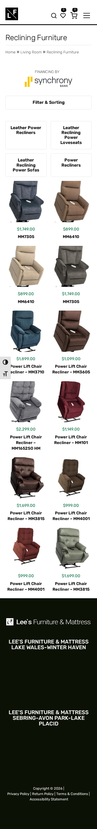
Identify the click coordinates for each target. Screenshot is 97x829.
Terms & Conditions (72, 794)
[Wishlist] (63, 16)
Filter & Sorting (49, 102)
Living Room (31, 52)
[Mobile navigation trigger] (87, 16)
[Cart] (73, 16)
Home (10, 52)
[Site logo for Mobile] (11, 14)
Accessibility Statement (49, 799)
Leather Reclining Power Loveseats (71, 135)
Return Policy (43, 794)
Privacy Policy (18, 794)
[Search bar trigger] (52, 16)
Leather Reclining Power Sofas (26, 165)
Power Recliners (71, 162)
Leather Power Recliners (26, 130)
